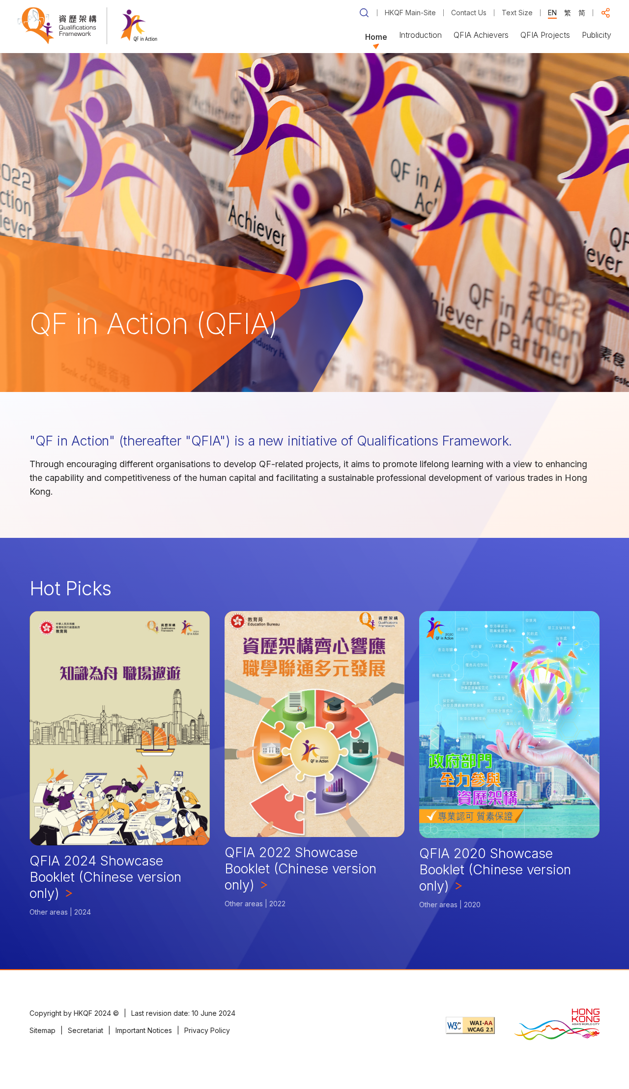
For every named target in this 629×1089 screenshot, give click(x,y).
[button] (605, 12)
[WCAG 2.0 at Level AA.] (470, 1025)
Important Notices (143, 1030)
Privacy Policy (207, 1030)
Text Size (517, 12)
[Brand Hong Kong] (557, 1025)
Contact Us (468, 12)
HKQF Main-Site (410, 12)
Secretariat (85, 1030)
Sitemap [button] (42, 1030)
